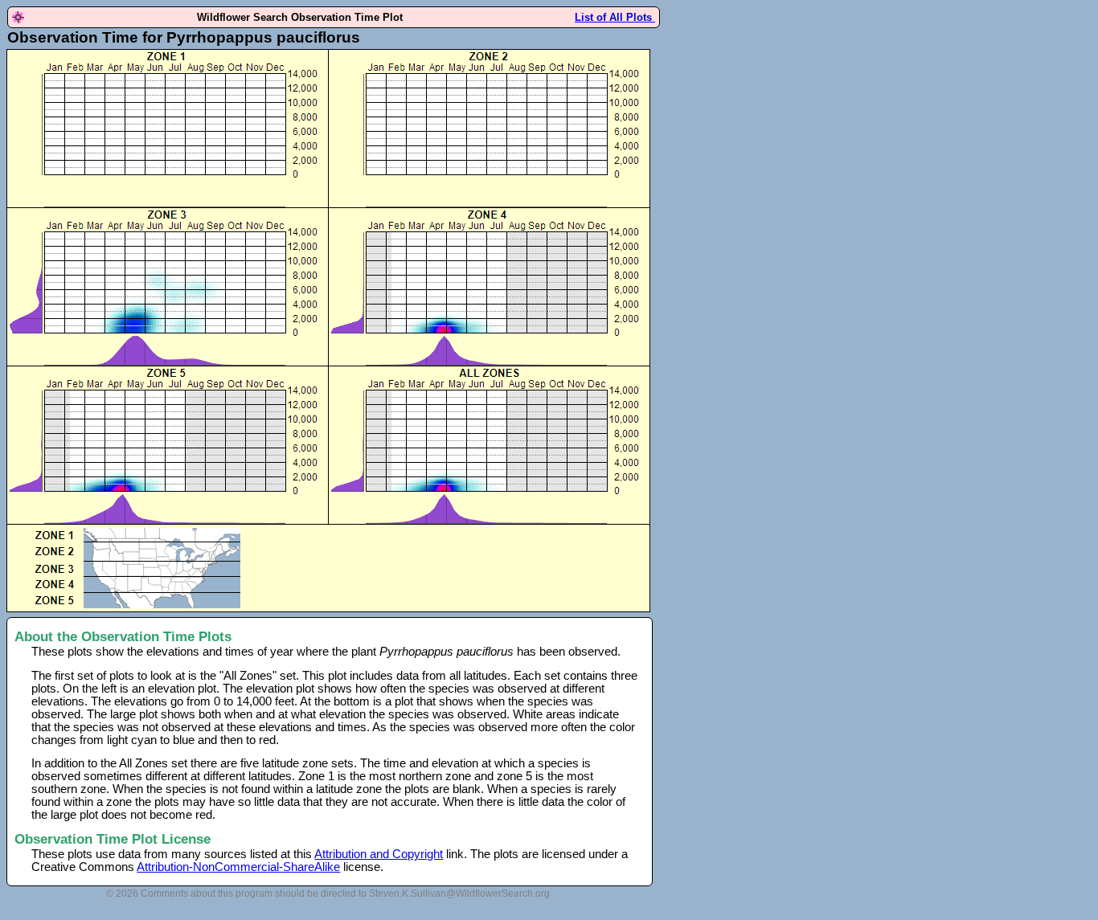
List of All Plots (615, 17)
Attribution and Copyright (378, 854)
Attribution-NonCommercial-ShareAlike (238, 867)
